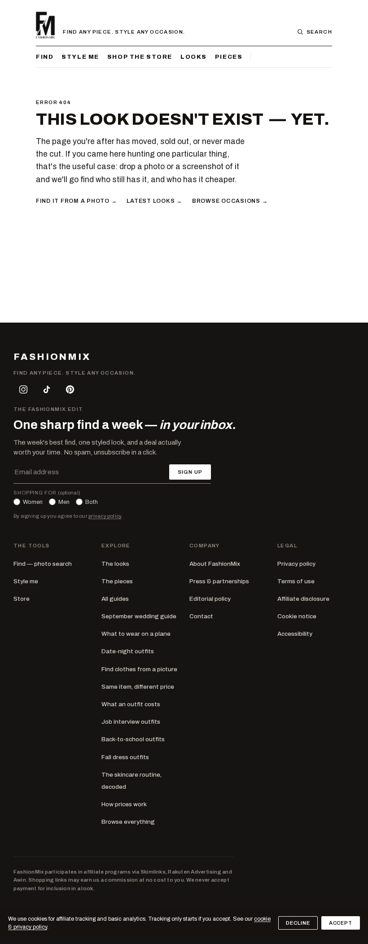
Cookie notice (296, 616)
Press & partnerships (219, 581)
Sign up (190, 472)
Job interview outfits (130, 721)
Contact (201, 616)
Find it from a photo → (76, 201)
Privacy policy (296, 563)
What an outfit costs (130, 704)
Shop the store (139, 56)
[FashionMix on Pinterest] (70, 389)
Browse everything (128, 821)
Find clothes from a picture (139, 669)
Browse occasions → (229, 201)
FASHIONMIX (52, 357)
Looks (193, 56)
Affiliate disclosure (303, 598)
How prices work (124, 804)
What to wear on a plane (136, 633)
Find (44, 56)
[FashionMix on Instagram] (23, 389)
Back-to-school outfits (133, 739)
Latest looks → (154, 201)
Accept (340, 923)
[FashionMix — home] (45, 25)
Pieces (228, 56)
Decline (298, 923)
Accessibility (294, 633)
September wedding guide (138, 616)
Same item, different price (137, 686)
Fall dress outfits (125, 757)
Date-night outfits (127, 651)
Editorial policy (210, 598)
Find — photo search (42, 563)
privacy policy (104, 516)
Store (21, 598)
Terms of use (296, 581)
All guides (115, 598)
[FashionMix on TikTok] (47, 389)
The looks (115, 563)
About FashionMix (214, 563)
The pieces (117, 581)
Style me (80, 56)
